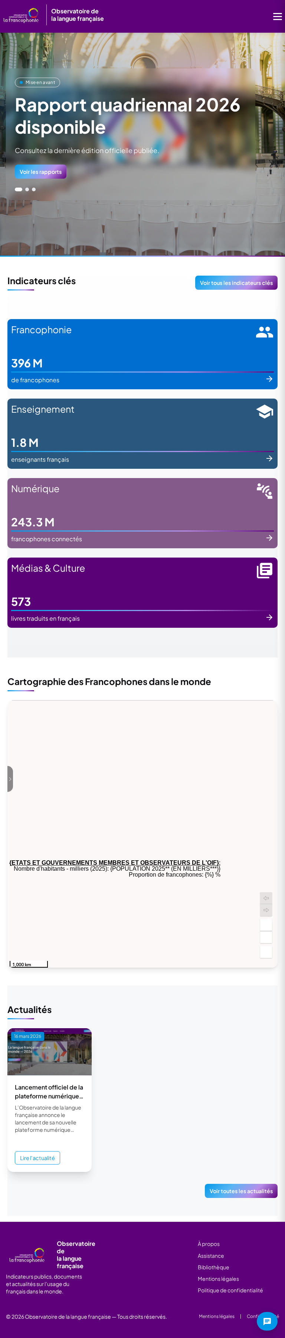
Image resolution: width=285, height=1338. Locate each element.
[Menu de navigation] (277, 16)
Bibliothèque (213, 1267)
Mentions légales (218, 1278)
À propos (209, 1243)
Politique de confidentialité (230, 1290)
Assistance (211, 1255)
